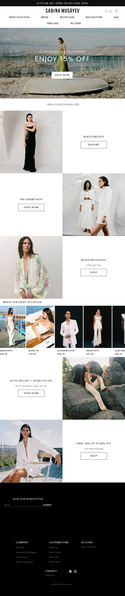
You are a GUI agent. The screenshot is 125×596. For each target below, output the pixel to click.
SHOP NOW (31, 207)
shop (93, 455)
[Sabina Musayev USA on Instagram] (70, 571)
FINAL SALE (53, 23)
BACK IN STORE (94, 17)
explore (93, 144)
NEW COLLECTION (19, 17)
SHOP (93, 272)
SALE (116, 17)
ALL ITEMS (75, 23)
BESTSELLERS (67, 17)
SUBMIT (47, 504)
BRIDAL (44, 17)
